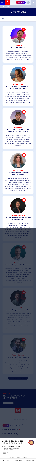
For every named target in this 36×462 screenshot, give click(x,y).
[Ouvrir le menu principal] (2, 2)
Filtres (4, 18)
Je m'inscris (8, 403)
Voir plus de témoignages (18, 378)
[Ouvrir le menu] (33, 2)
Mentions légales (20, 419)
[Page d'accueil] (7, 2)
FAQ (10, 419)
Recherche (28, 2)
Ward (6, 425)
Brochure (21, 2)
